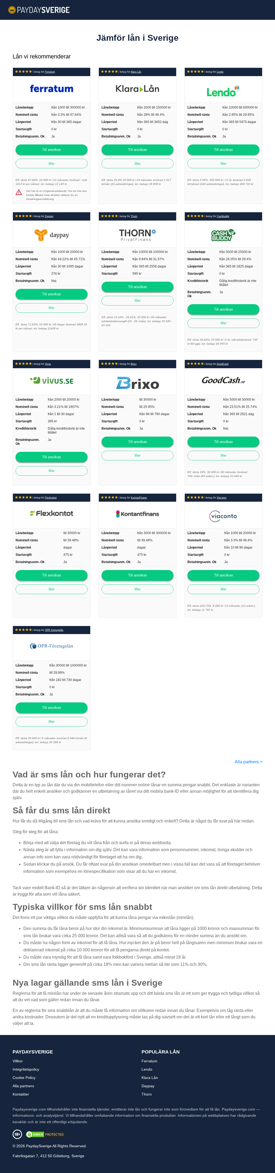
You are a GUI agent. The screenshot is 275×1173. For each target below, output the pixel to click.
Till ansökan (51, 150)
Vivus (48, 364)
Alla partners (248, 761)
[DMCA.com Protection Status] (45, 1134)
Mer (52, 164)
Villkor (18, 1061)
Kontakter (21, 1094)
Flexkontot (51, 497)
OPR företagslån (54, 630)
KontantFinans (139, 497)
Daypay (49, 216)
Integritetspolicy (26, 1069)
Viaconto (221, 497)
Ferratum (50, 71)
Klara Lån (136, 71)
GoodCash (223, 364)
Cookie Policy (24, 1077)
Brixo (133, 364)
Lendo (220, 71)
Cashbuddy (223, 216)
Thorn (134, 216)
